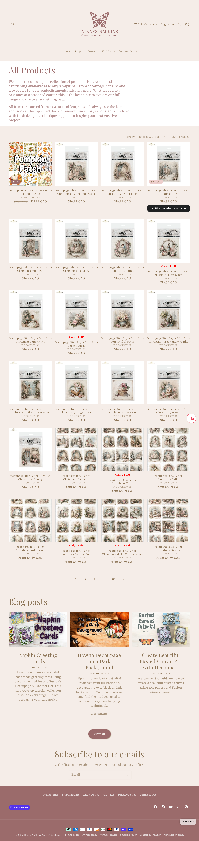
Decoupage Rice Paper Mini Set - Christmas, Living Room (122, 192)
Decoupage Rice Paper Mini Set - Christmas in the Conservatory (30, 410)
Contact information (150, 835)
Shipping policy (128, 835)
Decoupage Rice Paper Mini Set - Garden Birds (76, 343)
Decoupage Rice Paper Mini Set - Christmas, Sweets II (122, 410)
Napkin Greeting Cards (38, 658)
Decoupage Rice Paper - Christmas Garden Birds (76, 552)
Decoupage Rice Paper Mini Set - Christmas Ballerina (76, 269)
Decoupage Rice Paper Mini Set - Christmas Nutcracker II (168, 273)
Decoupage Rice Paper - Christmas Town (122, 481)
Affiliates (109, 794)
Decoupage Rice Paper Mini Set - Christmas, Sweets (168, 410)
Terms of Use (148, 794)
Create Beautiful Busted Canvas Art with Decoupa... (161, 661)
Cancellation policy (174, 835)
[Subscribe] (127, 775)
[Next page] (123, 579)
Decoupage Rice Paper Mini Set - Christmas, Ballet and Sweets (76, 192)
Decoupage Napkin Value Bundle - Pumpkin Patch (30, 192)
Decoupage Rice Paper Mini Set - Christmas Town (168, 192)
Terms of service (108, 835)
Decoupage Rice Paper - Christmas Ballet (169, 477)
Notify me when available (168, 208)
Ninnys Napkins (32, 835)
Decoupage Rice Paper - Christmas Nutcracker (30, 548)
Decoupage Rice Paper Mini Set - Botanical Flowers (122, 339)
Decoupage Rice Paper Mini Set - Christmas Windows (30, 269)
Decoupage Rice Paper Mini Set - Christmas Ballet (122, 269)
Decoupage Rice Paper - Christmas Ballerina (76, 477)
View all (99, 734)
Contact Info (50, 794)
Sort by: (130, 136)
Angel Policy (91, 794)
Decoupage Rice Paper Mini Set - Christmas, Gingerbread (76, 410)
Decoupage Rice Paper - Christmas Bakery (169, 548)
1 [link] (75, 579)
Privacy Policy (127, 794)
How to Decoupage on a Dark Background (99, 661)
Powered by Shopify (51, 835)
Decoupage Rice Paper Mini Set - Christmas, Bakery (30, 477)
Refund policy (72, 835)
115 (114, 579)
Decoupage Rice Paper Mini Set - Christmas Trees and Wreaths (168, 339)
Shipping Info (71, 794)
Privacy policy (89, 835)
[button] (13, 24)
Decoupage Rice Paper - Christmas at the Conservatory (122, 552)
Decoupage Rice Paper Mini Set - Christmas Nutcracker (30, 339)
